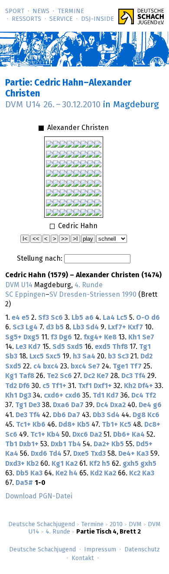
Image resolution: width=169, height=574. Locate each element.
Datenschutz (142, 550)
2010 (116, 524)
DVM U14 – (53, 104)
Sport (14, 11)
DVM (135, 524)
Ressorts (26, 19)
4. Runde (58, 532)
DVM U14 (18, 285)
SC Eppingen (25, 294)
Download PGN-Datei (38, 496)
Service (61, 19)
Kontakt (83, 558)
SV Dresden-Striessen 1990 (92, 294)
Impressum (100, 550)
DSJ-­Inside (97, 19)
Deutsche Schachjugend (41, 524)
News (40, 11)
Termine (71, 11)
